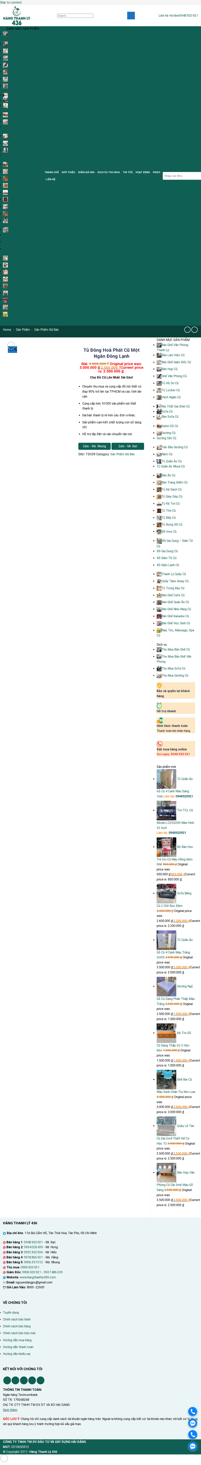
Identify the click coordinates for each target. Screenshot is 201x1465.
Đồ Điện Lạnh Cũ (14, 248)
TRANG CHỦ (51, 172)
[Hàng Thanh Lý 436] (27, 15)
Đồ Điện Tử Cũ (13, 242)
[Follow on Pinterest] (32, 1380)
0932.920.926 (33, 1252)
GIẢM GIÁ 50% (86, 172)
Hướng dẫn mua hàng (17, 1340)
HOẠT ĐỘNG (143, 172)
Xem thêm (10, 1410)
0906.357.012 (33, 1262)
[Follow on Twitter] (24, 1380)
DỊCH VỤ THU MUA (109, 172)
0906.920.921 (30, 1267)
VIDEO (156, 172)
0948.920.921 (33, 1242)
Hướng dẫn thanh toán (18, 1347)
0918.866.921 (33, 1257)
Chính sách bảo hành (17, 1319)
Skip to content (11, 2)
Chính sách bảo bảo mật (19, 1333)
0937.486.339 (53, 1272)
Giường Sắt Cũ (13, 127)
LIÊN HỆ (50, 179)
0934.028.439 (33, 1247)
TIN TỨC (128, 172)
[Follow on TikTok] (15, 1380)
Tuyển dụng (11, 1312)
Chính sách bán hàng (17, 1326)
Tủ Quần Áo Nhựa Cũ (17, 155)
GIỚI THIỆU (68, 172)
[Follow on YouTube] (40, 1380)
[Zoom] (11, 345)
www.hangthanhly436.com (38, 1277)
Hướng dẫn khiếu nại (16, 1354)
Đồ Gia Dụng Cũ (13, 235)
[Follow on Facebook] (7, 1380)
